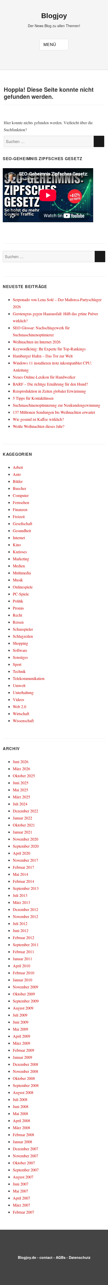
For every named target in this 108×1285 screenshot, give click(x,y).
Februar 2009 (23, 1050)
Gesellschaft (22, 523)
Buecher (19, 488)
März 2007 (21, 1205)
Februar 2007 (23, 1212)
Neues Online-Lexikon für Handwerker (44, 377)
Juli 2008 (20, 1099)
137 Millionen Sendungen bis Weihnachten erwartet (54, 412)
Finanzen (20, 509)
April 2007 (21, 1198)
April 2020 (21, 853)
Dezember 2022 (25, 810)
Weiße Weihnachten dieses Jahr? (38, 426)
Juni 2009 (20, 1022)
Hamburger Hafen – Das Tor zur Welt (43, 355)
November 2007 (25, 1155)
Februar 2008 (23, 1134)
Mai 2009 (20, 1029)
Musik (18, 579)
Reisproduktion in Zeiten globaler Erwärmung (49, 391)
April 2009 (21, 1036)
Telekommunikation (28, 678)
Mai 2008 (20, 1113)
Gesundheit (22, 530)
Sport (17, 664)
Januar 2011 (22, 958)
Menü (49, 44)
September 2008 (26, 1085)
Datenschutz (79, 1257)
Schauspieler (23, 629)
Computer (21, 495)
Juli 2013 (20, 895)
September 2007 (26, 1169)
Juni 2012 (20, 930)
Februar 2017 (23, 867)
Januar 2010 (22, 979)
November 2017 (25, 860)
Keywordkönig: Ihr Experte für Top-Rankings (49, 348)
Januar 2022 (22, 817)
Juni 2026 (20, 761)
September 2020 (26, 846)
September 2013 (26, 888)
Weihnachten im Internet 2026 (37, 341)
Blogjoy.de (27, 1257)
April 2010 (21, 965)
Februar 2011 (23, 951)
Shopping (20, 643)
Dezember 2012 (25, 909)
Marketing (21, 558)
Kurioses (20, 551)
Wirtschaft (21, 713)
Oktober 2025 (24, 775)
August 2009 (23, 1008)
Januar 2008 (22, 1141)
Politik (18, 601)
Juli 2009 (20, 1015)
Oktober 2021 (24, 825)
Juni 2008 (20, 1106)
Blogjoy (54, 16)
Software (20, 650)
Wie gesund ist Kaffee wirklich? (38, 419)
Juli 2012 (20, 923)
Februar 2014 (23, 881)
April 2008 (21, 1120)
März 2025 (21, 796)
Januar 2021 (22, 832)
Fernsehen (21, 502)
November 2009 (25, 986)
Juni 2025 (20, 782)
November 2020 (25, 839)
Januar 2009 (22, 1057)
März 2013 (21, 902)
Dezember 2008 (25, 1064)
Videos (18, 699)
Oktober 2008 (24, 1078)
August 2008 (23, 1092)
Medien (19, 565)
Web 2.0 (19, 706)
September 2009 (26, 1000)
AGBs (61, 1257)
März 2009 (21, 1043)
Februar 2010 (23, 972)
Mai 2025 (20, 789)
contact (45, 1257)
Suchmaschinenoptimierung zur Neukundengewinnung (56, 405)
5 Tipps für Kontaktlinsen (33, 398)
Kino (17, 544)
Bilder (18, 481)
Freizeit (19, 516)
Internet (19, 537)
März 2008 (21, 1127)
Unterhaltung (23, 692)
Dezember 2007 (25, 1148)
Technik (19, 671)
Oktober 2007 (24, 1162)
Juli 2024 (20, 803)
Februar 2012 (23, 937)
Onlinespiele (23, 586)
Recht (17, 615)
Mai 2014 (20, 874)
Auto (17, 474)
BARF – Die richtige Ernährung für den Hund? (50, 384)
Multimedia (22, 572)
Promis (18, 608)
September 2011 (26, 944)
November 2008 (25, 1071)
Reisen (18, 622)
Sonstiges (20, 657)
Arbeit (18, 467)
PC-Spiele (21, 593)
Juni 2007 (20, 1183)
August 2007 (23, 1176)
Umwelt (19, 685)
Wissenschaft (23, 720)
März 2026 (21, 768)
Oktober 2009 (24, 993)
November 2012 (25, 916)
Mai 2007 (20, 1191)
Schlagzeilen (23, 636)
